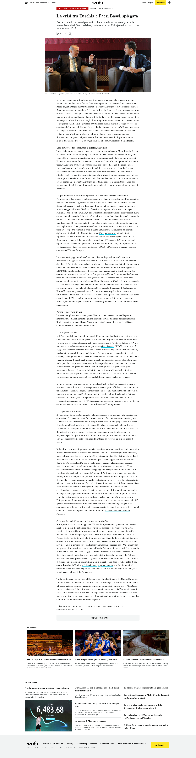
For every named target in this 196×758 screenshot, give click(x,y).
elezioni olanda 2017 (72, 606)
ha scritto (107, 233)
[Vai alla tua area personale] (169, 2)
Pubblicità (58, 743)
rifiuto (84, 260)
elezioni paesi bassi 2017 (92, 606)
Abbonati (161, 2)
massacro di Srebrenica (122, 287)
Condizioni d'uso (108, 743)
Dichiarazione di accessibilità (132, 743)
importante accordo (108, 544)
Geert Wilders (107, 346)
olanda (107, 606)
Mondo (93, 9)
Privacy (69, 743)
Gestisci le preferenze (86, 743)
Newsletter (34, 3)
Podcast (43, 3)
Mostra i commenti (98, 617)
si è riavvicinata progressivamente (97, 565)
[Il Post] (98, 3)
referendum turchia (65, 610)
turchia (79, 610)
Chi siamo (46, 743)
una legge (117, 414)
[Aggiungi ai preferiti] (70, 34)
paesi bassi (117, 606)
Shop (144, 3)
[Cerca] (49, 2)
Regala (150, 3)
